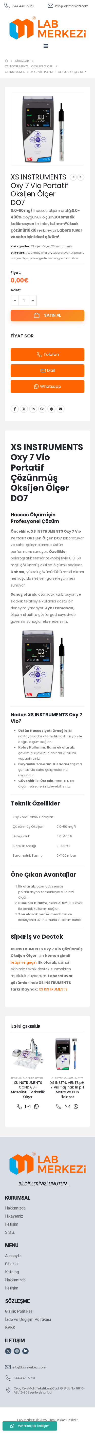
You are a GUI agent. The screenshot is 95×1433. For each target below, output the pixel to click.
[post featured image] (28, 1054)
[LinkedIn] (25, 1351)
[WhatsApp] (36, 1106)
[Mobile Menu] (47, 46)
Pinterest (51, 409)
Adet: (16, 290)
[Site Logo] (47, 28)
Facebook (15, 409)
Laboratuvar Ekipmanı (67, 253)
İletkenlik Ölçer (20, 1078)
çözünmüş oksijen (38, 253)
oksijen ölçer (20, 258)
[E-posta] (28, 1106)
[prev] (73, 177)
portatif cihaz (68, 258)
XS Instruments (62, 246)
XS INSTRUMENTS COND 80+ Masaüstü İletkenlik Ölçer (28, 1089)
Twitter (24, 409)
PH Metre (57, 1078)
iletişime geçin (23, 962)
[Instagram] (17, 1351)
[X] (8, 1351)
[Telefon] (19, 1106)
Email (60, 409)
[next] (80, 177)
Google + (42, 409)
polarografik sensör (44, 258)
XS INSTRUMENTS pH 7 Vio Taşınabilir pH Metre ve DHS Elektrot (67, 1089)
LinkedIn (33, 409)
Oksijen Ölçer (40, 246)
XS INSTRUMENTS (53, 989)
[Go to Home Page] (6, 61)
